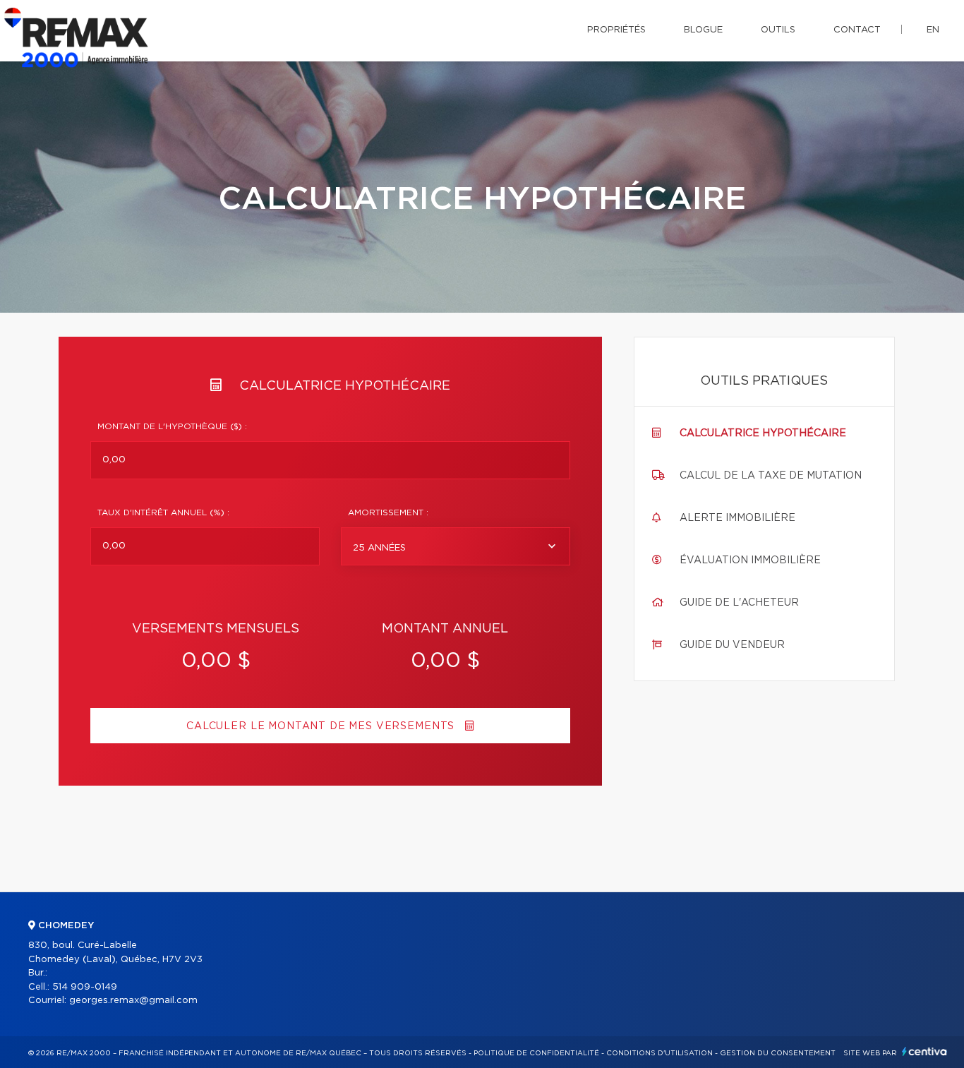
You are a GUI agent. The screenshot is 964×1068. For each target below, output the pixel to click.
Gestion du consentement (778, 1053)
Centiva (924, 1051)
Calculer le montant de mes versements (322, 726)
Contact (857, 30)
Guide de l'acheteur (739, 603)
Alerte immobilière (737, 518)
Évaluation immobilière (750, 560)
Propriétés (616, 30)
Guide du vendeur (732, 645)
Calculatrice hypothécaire (763, 433)
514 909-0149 (84, 987)
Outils (778, 30)
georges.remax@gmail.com (133, 1000)
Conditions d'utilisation (659, 1053)
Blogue (703, 30)
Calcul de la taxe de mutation (771, 476)
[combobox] (455, 546)
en (933, 30)
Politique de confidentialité (536, 1053)
